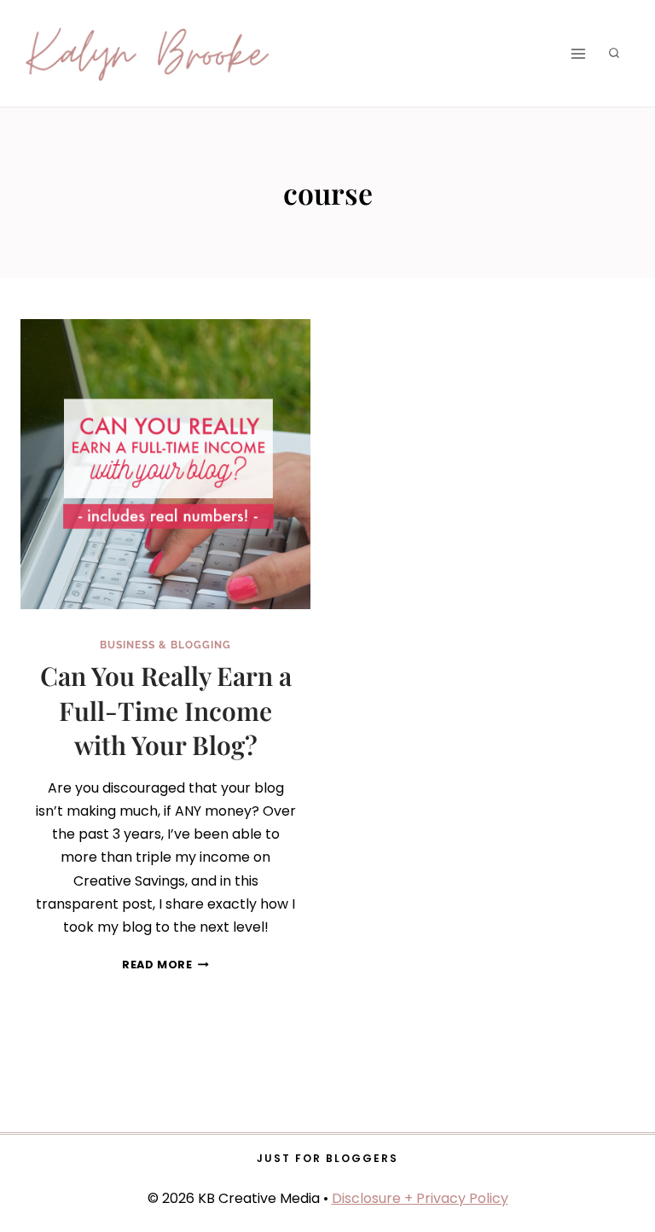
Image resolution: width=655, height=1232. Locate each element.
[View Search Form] (614, 54)
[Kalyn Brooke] (148, 54)
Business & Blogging (165, 645)
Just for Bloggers (327, 1158)
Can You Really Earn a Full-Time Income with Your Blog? (166, 710)
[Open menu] (578, 53)
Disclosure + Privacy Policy (420, 1198)
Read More (165, 964)
